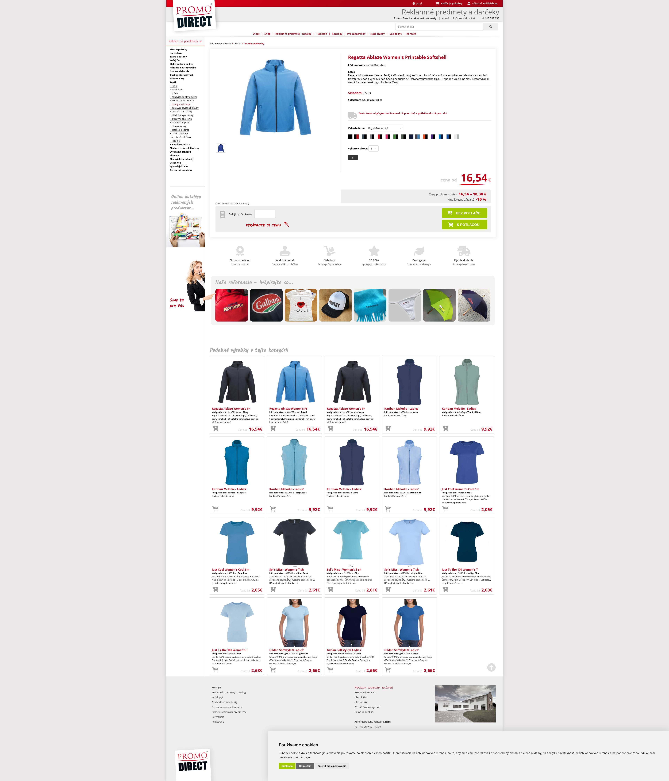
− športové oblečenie (180, 137)
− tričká (173, 85)
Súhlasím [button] (287, 765)
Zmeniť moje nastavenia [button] (332, 765)
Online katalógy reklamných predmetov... (186, 202)
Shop (267, 33)
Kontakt (411, 33)
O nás (256, 33)
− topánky (175, 140)
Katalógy (337, 33)
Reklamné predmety (184, 41)
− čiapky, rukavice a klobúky (184, 107)
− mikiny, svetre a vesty (182, 100)
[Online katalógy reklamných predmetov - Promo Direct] (188, 246)
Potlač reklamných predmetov (229, 712)
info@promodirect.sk (463, 18)
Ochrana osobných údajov (227, 707)
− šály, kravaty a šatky (181, 111)
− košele (174, 93)
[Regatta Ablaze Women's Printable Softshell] (274, 140)
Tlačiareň (321, 33)
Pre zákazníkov (356, 33)
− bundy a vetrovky (180, 104)
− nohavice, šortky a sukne (183, 96)
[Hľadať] (490, 26)
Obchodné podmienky (224, 702)
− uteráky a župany (180, 122)
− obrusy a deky (178, 126)
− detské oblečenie (179, 129)
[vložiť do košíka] (215, 428)
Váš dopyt (396, 33)
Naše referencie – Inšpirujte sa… (254, 283)
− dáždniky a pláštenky (181, 115)
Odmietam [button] (305, 765)
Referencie (218, 716)
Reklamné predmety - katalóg (293, 33)
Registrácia (218, 721)
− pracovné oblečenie (181, 118)
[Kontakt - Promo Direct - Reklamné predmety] (465, 721)
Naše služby (377, 33)
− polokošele (176, 89)
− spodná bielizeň (179, 133)
